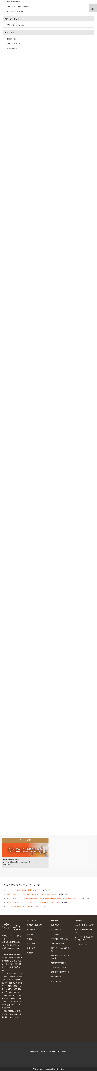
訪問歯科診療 (56, 976)
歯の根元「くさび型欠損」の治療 (60, 956)
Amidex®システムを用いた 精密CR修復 (84, 938)
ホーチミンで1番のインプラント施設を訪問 (23, 906)
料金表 (29, 939)
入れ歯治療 (55, 934)
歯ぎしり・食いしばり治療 (60, 949)
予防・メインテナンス (15, 25)
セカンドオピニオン (58, 967)
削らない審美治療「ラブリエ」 (84, 930)
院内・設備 (31, 943)
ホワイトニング (81, 944)
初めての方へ (32, 920)
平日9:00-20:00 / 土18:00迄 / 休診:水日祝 (48, 1069)
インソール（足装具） (15, 11)
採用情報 (30, 952)
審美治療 (78, 920)
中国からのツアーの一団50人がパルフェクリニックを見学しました (31, 894)
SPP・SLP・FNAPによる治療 (18, 6)
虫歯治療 (54, 920)
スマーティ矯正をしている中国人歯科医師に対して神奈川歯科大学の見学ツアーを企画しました (42, 898)
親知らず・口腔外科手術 (60, 972)
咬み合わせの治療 (57, 943)
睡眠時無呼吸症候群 (58, 963)
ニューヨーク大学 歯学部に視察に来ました (23, 890)
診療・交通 (31, 948)
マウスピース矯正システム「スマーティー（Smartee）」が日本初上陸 (33, 902)
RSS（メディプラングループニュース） (22, 885)
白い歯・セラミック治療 (84, 925)
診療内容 (30, 934)
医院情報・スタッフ (34, 925)
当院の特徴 (31, 929)
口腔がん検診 (12, 39)
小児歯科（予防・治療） (60, 939)
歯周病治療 (55, 925)
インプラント (56, 929)
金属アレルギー (57, 981)
